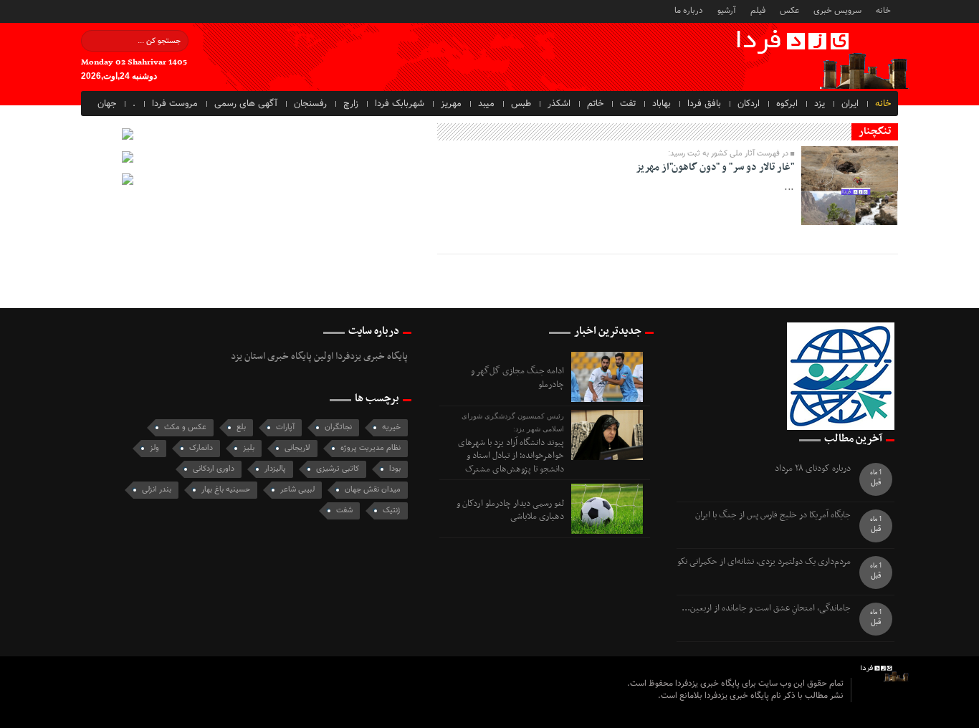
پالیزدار (275, 469)
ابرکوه (787, 104)
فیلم (757, 10)
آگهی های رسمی (245, 104)
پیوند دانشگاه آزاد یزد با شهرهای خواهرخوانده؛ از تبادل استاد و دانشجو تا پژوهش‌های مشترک (511, 456)
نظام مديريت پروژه (370, 448)
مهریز (451, 104)
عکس (789, 10)
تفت (628, 104)
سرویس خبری (837, 10)
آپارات (285, 427)
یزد (819, 104)
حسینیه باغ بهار (225, 490)
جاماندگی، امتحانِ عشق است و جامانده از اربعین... (766, 609)
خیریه (391, 427)
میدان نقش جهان (373, 490)
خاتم (595, 104)
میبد (486, 104)
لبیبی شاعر (297, 490)
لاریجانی (297, 448)
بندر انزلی (156, 490)
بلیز (248, 448)
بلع (241, 427)
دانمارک (201, 448)
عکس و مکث (185, 427)
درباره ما (688, 10)
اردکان (748, 104)
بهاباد (661, 104)
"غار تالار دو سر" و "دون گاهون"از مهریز (715, 167)
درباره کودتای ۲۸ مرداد (813, 469)
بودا (395, 469)
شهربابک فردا (399, 104)
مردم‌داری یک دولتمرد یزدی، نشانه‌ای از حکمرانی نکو (764, 562)
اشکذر (559, 104)
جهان (106, 104)
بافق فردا (704, 104)
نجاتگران (338, 427)
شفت (344, 510)
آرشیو (726, 10)
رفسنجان (310, 104)
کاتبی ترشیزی (337, 469)
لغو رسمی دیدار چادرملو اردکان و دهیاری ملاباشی (510, 510)
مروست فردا (175, 104)
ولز (154, 448)
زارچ (350, 104)
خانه (883, 10)
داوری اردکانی (213, 469)
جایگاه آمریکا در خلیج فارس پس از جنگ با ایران (773, 515)
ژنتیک (392, 510)
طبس (521, 104)
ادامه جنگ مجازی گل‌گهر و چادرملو (517, 377)
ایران (850, 104)
